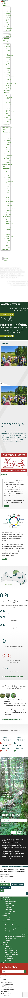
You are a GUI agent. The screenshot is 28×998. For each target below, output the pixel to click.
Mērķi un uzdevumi (10, 901)
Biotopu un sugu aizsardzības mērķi (15, 929)
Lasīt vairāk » (4, 444)
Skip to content (4, 975)
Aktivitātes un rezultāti (8, 921)
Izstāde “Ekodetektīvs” (11, 954)
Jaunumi (6, 32)
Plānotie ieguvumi (10, 903)
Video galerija (9, 960)
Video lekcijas (9, 956)
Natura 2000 (8, 909)
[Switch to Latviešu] (5, 258)
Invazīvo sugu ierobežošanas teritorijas (16, 935)
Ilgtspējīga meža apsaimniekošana (15, 936)
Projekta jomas (9, 905)
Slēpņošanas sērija (10, 938)
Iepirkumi (8, 30)
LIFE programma (10, 911)
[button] (0, 977)
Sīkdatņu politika (4, 874)
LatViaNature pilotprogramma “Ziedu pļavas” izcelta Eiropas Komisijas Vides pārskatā (13, 424)
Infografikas (9, 97)
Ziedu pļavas (8, 931)
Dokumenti (9, 95)
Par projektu (6, 899)
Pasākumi (7, 90)
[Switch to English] (5, 260)
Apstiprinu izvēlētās (17, 884)
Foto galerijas (9, 958)
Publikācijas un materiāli (12, 950)
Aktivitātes (9, 44)
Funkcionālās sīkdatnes (7, 876)
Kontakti (6, 125)
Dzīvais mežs (9, 933)
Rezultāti (8, 89)
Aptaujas (8, 36)
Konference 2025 (7, 897)
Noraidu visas (5, 884)
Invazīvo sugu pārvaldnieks (13, 927)
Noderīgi (6, 92)
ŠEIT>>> (21, 441)
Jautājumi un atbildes (11, 952)
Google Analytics (6, 882)
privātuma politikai (11, 823)
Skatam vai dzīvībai (10, 925)
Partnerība (9, 21)
